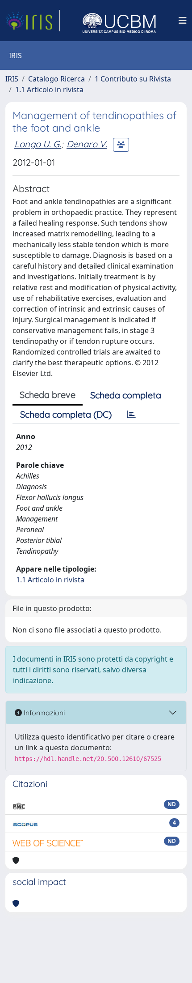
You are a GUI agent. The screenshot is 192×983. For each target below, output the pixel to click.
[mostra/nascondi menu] (183, 20)
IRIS (11, 79)
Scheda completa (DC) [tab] (66, 414)
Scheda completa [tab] (125, 395)
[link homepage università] (119, 20)
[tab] (131, 414)
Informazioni (43, 712)
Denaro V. (87, 144)
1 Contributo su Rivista (133, 79)
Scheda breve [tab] (47, 394)
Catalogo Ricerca (56, 79)
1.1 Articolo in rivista (49, 89)
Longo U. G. (37, 144)
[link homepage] (32, 20)
